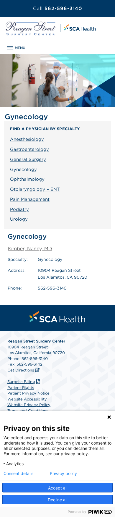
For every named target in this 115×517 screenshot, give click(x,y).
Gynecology (23, 169)
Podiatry (19, 209)
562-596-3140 (57, 8)
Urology (19, 219)
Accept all (57, 487)
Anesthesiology (27, 139)
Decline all (57, 499)
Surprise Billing (21, 381)
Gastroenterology (29, 149)
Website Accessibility (27, 399)
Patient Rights (20, 387)
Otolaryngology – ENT (35, 189)
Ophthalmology (27, 179)
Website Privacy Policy (28, 405)
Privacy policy (63, 473)
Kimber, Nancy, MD (30, 248)
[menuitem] (57, 317)
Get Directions (20, 370)
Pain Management (30, 199)
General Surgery (28, 159)
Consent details (18, 473)
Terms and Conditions (27, 410)
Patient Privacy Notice (28, 393)
